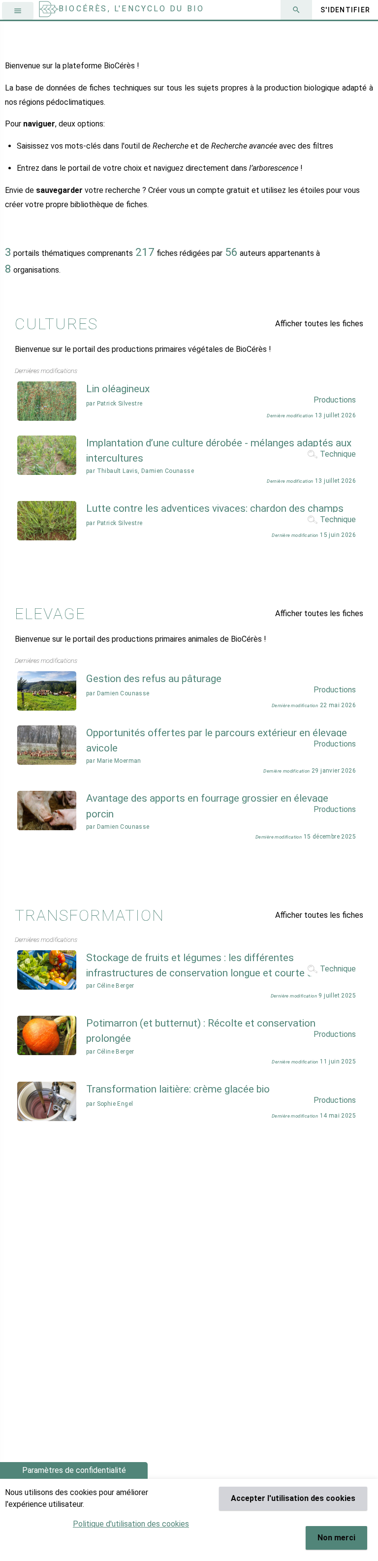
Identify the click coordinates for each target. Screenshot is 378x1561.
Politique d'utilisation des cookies (131, 1524)
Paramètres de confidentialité (74, 1470)
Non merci (336, 1537)
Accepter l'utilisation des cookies (293, 1498)
